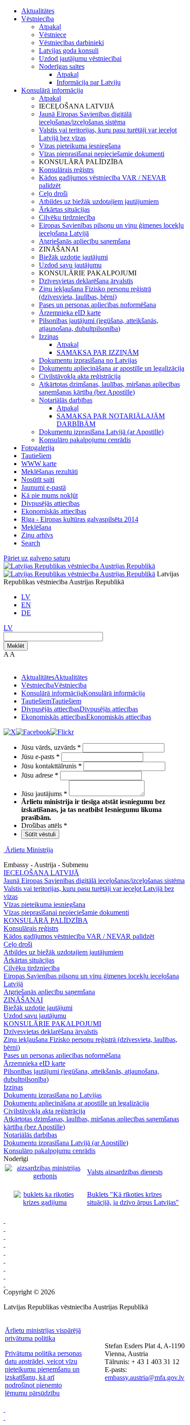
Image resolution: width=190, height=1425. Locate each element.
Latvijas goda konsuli (69, 50)
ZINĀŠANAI (23, 1000)
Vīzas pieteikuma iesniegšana (80, 146)
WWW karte (39, 463)
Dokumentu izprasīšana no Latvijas (88, 360)
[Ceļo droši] (4, 1220)
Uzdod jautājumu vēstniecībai (80, 58)
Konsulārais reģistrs (66, 169)
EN (26, 605)
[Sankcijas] (4, 1252)
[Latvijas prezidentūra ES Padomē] (4, 1284)
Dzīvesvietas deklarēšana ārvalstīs (86, 281)
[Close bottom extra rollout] (4, 1417)
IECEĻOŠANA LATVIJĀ (41, 872)
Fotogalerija (37, 447)
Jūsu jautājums (44, 793)
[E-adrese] (4, 1260)
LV (25, 597)
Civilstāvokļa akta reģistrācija (80, 376)
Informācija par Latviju (89, 82)
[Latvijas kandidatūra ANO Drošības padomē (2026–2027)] (4, 1268)
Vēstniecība (37, 19)
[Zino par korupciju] (4, 1228)
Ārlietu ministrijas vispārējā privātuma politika (43, 1334)
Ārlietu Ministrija (29, 849)
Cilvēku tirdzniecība (67, 217)
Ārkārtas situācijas (64, 209)
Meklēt (15, 646)
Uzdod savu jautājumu (70, 265)
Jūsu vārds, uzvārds (51, 747)
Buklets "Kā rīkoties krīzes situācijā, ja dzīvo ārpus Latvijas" (133, 1198)
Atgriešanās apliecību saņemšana (84, 241)
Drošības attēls (44, 825)
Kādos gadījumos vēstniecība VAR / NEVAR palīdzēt (79, 936)
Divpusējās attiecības (50, 503)
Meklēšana (36, 527)
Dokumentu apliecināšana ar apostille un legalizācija (111, 368)
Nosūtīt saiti (37, 479)
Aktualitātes (37, 11)
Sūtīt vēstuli (40, 834)
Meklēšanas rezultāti (49, 471)
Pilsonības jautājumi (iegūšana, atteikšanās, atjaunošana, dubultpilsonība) (98, 324)
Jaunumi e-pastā (43, 487)
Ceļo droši (53, 193)
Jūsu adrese (39, 775)
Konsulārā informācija (52, 90)
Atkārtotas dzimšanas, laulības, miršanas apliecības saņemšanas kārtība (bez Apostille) (109, 388)
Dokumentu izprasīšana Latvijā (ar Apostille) (101, 432)
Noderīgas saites (61, 66)
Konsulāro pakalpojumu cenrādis (85, 440)
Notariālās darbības (65, 400)
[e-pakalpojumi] (4, 1244)
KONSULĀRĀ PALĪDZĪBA (46, 920)
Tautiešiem (36, 455)
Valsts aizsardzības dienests (125, 1172)
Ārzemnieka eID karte (70, 312)
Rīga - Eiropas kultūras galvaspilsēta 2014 (79, 519)
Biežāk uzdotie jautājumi (73, 257)
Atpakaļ (50, 26)
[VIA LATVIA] (4, 1276)
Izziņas (48, 336)
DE (26, 613)
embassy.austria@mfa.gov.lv (144, 1377)
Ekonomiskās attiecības (53, 511)
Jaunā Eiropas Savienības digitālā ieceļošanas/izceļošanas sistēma (85, 118)
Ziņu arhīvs (37, 535)
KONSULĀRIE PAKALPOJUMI (52, 1023)
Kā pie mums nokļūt (49, 495)
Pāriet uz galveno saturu (37, 558)
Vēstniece (52, 34)
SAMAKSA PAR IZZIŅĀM (98, 352)
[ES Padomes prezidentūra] (4, 1236)
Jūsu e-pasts (40, 756)
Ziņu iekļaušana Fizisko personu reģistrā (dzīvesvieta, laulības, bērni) (95, 293)
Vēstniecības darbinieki (71, 42)
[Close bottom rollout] (4, 1409)
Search (30, 543)
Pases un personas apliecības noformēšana (97, 304)
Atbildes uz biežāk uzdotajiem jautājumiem (99, 201)
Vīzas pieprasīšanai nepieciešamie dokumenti (101, 154)
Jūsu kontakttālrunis (51, 766)
